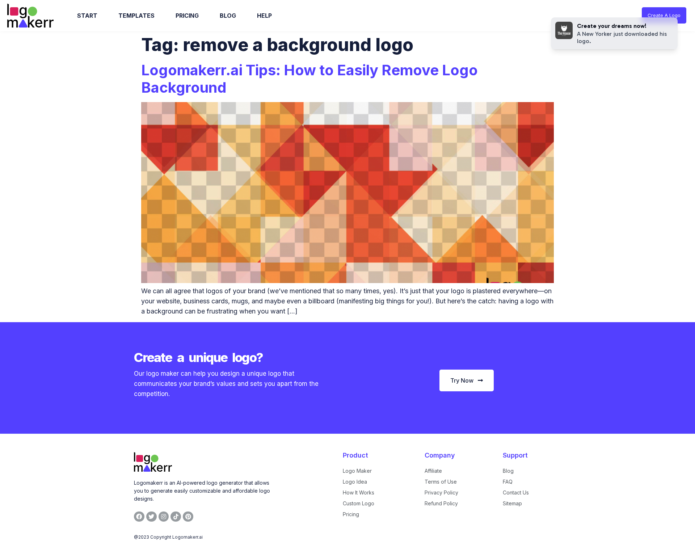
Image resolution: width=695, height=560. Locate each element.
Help (264, 15)
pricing (187, 15)
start (87, 15)
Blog (228, 15)
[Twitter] (151, 516)
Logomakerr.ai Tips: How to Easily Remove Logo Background (309, 78)
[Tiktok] (175, 516)
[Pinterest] (188, 516)
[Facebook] (139, 516)
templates (136, 15)
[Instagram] (164, 516)
